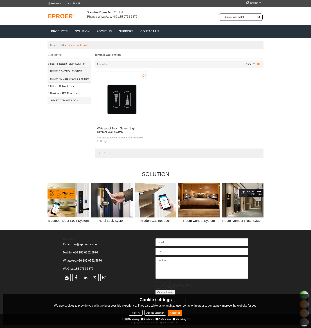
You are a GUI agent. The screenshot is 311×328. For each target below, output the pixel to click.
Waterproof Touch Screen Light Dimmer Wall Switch (116, 130)
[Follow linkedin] (85, 277)
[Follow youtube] (67, 277)
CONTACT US (149, 31)
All (62, 45)
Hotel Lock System (111, 221)
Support (126, 31)
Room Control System (199, 221)
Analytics (149, 319)
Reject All (136, 312)
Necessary (133, 319)
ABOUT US (104, 31)
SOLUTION (82, 31)
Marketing (181, 319)
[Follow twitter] (95, 277)
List (254, 64)
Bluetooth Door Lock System (68, 221)
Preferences (164, 319)
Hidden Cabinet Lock (155, 221)
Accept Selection (155, 312)
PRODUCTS (59, 31)
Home (53, 45)
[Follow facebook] (76, 277)
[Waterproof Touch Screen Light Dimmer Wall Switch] (122, 98)
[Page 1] (99, 153)
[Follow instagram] (104, 277)
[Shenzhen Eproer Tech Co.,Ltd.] (62, 16)
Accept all (175, 312)
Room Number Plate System (242, 221)
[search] (258, 17)
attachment (167, 292)
